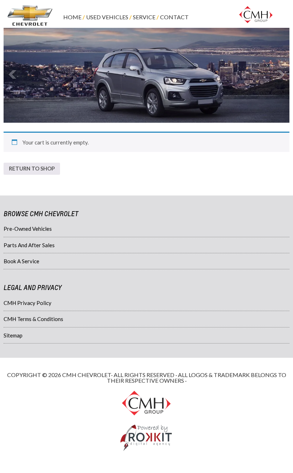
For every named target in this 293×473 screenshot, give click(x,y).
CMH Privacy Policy (27, 303)
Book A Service (21, 261)
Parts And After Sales (29, 245)
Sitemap (13, 335)
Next (280, 75)
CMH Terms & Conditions (33, 319)
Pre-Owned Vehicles (28, 228)
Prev (13, 75)
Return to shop (32, 168)
